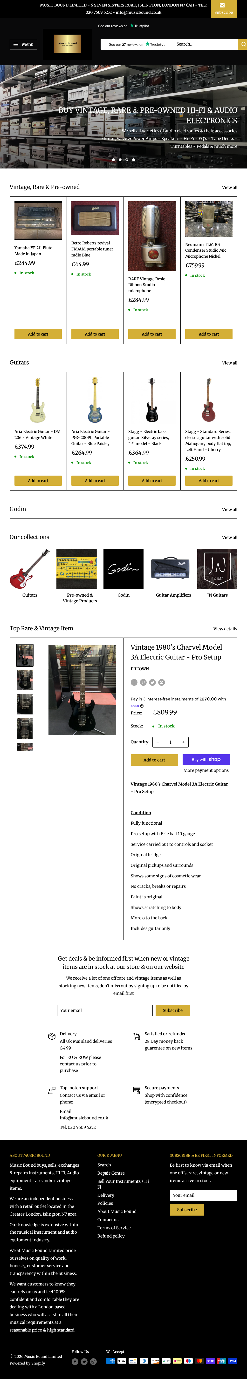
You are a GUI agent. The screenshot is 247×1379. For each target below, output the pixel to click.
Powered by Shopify (27, 1363)
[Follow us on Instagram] (93, 1361)
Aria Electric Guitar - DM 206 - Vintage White (37, 434)
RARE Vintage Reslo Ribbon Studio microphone (146, 284)
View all (230, 187)
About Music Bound (117, 1211)
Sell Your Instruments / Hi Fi (123, 1184)
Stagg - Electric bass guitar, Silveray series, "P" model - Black (148, 437)
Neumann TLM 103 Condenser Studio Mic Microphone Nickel (205, 250)
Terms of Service (114, 1228)
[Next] (237, 270)
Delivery (105, 1195)
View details (225, 629)
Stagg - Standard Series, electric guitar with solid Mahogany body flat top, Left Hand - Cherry (208, 440)
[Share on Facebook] (134, 682)
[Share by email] (161, 682)
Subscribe (223, 12)
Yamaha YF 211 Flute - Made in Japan (34, 250)
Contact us (107, 1219)
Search (104, 1165)
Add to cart (38, 334)
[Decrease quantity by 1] (158, 742)
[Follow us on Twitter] (84, 1361)
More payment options (206, 770)
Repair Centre (111, 1173)
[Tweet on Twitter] (152, 682)
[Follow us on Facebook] (75, 1361)
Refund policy (111, 1236)
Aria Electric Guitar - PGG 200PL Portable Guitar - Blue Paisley (90, 437)
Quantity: (140, 742)
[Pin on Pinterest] (143, 682)
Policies (105, 1203)
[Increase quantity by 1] (183, 742)
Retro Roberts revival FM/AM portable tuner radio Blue (92, 249)
